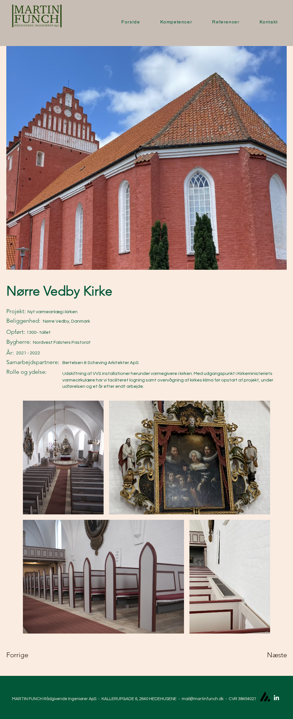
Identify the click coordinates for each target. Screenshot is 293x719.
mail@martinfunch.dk (202, 699)
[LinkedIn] (276, 697)
